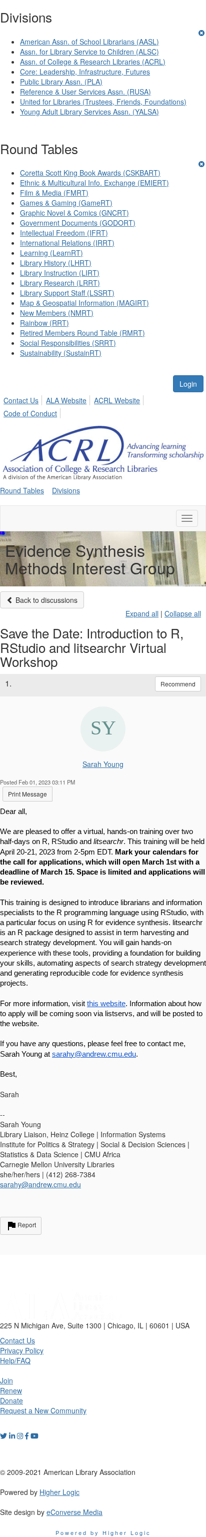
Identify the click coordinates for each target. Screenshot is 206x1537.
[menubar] (103, 405)
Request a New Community (43, 1410)
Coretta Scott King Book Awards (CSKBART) (90, 173)
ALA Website (66, 400)
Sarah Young (103, 764)
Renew (11, 1390)
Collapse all (182, 613)
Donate (11, 1400)
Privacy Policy (22, 1350)
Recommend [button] (178, 683)
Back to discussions (46, 600)
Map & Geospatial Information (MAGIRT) (84, 303)
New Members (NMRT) (57, 313)
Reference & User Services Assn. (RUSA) (85, 92)
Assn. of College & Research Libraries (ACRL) (93, 62)
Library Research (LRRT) (60, 283)
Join (6, 1380)
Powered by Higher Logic (103, 1532)
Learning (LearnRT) (51, 253)
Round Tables (22, 490)
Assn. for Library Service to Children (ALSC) (89, 52)
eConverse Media (74, 1512)
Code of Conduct (30, 413)
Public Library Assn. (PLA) (61, 82)
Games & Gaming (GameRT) (66, 203)
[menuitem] (23, 398)
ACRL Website (117, 400)
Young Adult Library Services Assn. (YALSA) (89, 112)
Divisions (66, 490)
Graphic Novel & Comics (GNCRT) (74, 213)
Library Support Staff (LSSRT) (67, 293)
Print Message (27, 794)
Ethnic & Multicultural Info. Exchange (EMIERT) (94, 183)
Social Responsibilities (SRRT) (68, 343)
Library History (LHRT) (56, 263)
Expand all (142, 613)
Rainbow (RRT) (44, 323)
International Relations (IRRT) (67, 243)
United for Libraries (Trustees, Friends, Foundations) (103, 102)
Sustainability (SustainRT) (61, 353)
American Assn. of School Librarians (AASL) (89, 42)
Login (188, 384)
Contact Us (21, 400)
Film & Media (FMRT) (54, 193)
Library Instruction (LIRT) (60, 273)
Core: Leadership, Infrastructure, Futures (85, 72)
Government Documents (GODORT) (78, 223)
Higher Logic (60, 1492)
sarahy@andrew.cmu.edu (40, 1184)
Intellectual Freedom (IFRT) (64, 233)
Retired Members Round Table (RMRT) (82, 333)
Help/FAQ (15, 1360)
